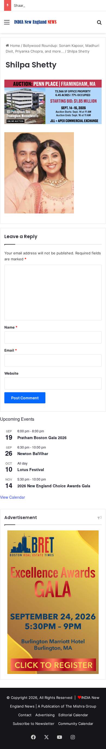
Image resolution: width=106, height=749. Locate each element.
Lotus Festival (30, 469)
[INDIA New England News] (35, 22)
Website (11, 373)
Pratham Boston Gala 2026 (42, 437)
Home (14, 45)
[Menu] (7, 24)
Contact (25, 715)
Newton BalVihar (32, 453)
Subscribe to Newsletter (33, 723)
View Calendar (12, 497)
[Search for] (99, 24)
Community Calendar (75, 723)
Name (10, 327)
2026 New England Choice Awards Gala (53, 485)
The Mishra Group (81, 706)
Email (10, 350)
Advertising (45, 715)
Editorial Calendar (73, 715)
